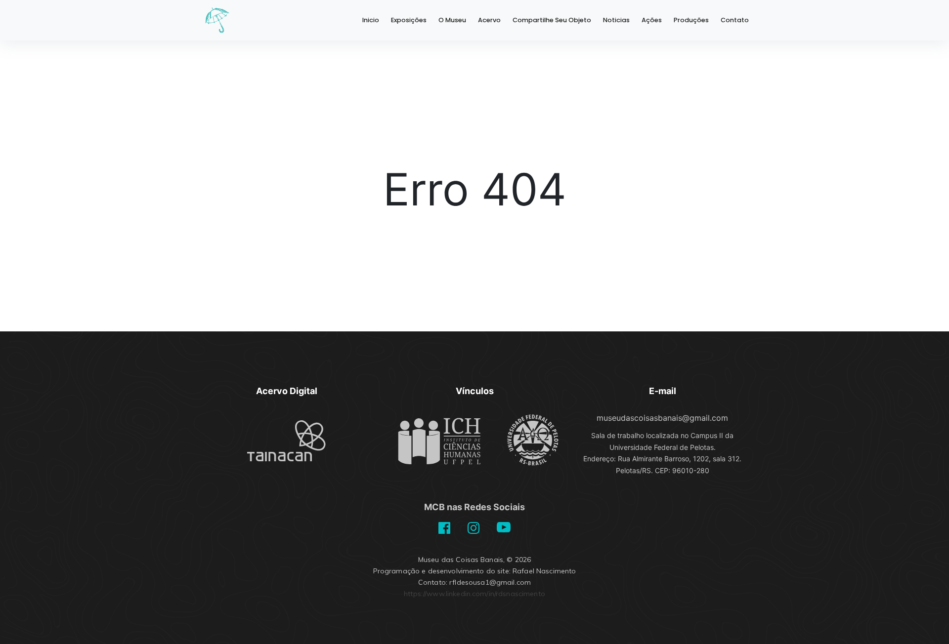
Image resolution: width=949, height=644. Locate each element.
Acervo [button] (489, 20)
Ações (652, 20)
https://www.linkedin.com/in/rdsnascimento (474, 593)
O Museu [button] (452, 20)
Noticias (616, 20)
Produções (691, 20)
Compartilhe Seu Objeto (552, 20)
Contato (735, 20)
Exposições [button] (409, 20)
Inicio (370, 20)
